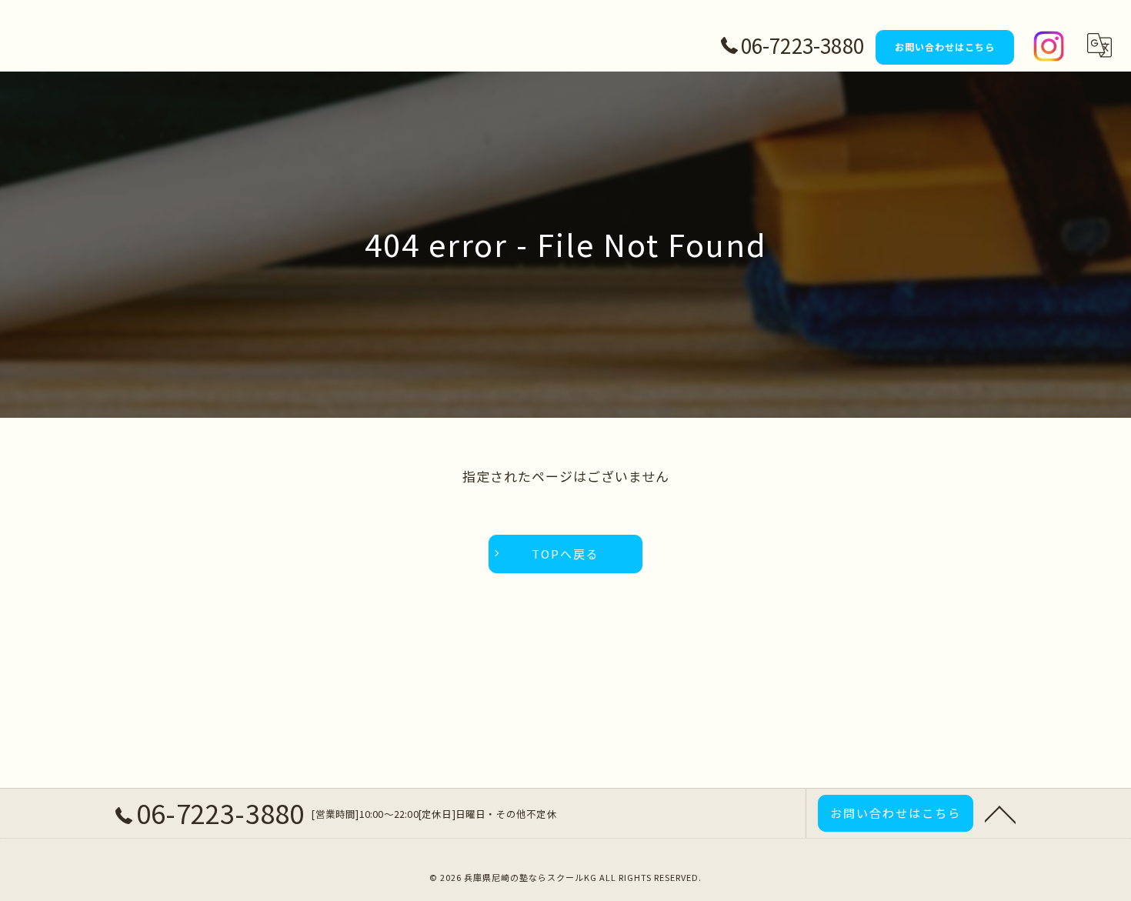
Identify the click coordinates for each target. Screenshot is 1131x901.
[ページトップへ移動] (1000, 813)
